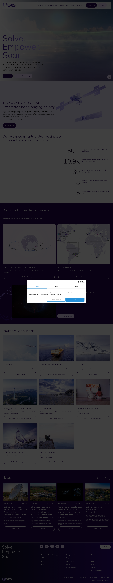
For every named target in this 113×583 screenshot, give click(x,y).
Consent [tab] (37, 286)
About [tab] (76, 286)
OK (75, 299)
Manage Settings (55, 299)
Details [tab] (56, 286)
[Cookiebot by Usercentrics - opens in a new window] (78, 282)
